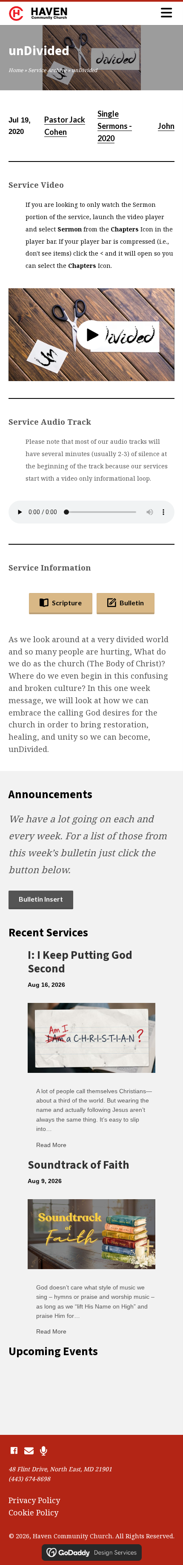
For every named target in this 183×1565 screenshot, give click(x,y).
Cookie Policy (33, 1512)
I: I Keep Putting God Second (80, 962)
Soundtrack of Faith (78, 1165)
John (166, 126)
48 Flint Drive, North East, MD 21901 (60, 1469)
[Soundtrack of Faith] (91, 1233)
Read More (51, 1145)
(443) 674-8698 (29, 1479)
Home (16, 70)
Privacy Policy (34, 1500)
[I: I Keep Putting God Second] (91, 1037)
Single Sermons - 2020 (114, 126)
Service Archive (47, 70)
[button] (91, 335)
